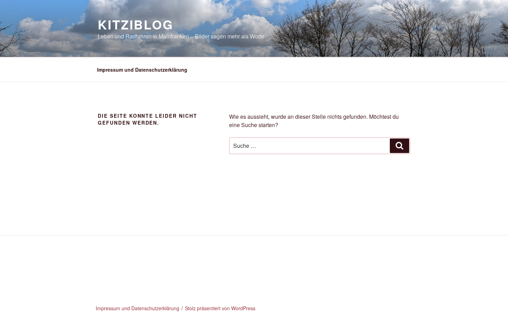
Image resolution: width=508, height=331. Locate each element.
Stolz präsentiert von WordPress (220, 308)
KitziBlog (135, 24)
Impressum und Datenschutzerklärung (142, 69)
